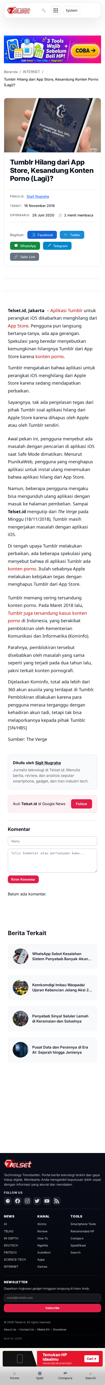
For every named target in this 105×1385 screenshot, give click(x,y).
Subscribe (52, 1308)
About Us (10, 1329)
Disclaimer (59, 1329)
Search (76, 1252)
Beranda (11, 72)
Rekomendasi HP (82, 1231)
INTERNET (31, 72)
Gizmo (41, 1224)
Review (42, 1231)
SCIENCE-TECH (15, 1259)
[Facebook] (17, 1201)
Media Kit (43, 1329)
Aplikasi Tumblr (66, 310)
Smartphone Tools (83, 1224)
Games (42, 1266)
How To (42, 1238)
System (71, 10)
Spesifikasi (78, 1245)
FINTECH (10, 1252)
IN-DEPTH (11, 1238)
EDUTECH (11, 1245)
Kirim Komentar (23, 879)
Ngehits (42, 1245)
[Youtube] (47, 1201)
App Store (18, 326)
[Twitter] (37, 1201)
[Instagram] (27, 1201)
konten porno (49, 356)
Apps (40, 1259)
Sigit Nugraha (38, 196)
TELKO (8, 1231)
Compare (77, 1238)
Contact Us (27, 1329)
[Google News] (8, 1201)
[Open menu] (56, 10)
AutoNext (44, 1252)
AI (5, 1224)
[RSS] (57, 1201)
